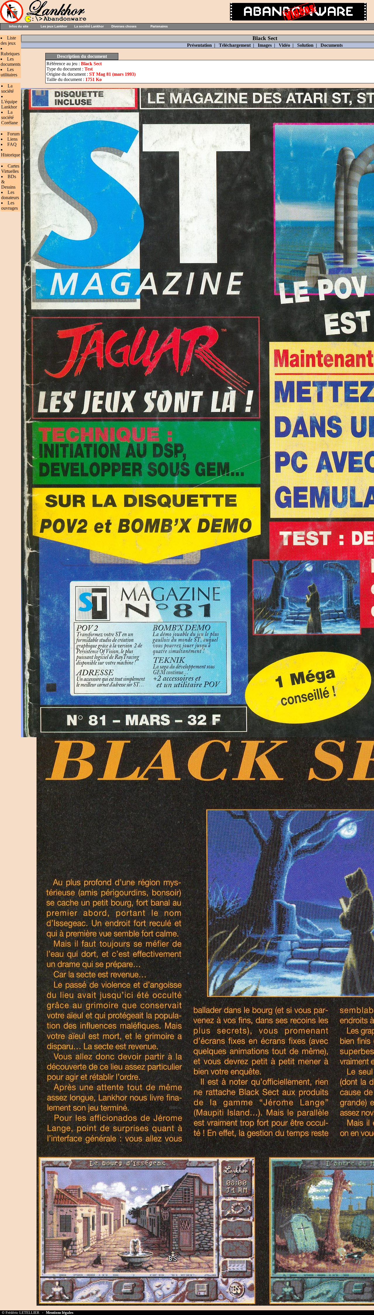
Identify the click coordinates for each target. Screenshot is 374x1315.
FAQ (12, 144)
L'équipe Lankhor (9, 104)
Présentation (199, 45)
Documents (332, 45)
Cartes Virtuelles (10, 168)
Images (265, 45)
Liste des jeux (8, 40)
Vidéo (284, 45)
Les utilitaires (9, 72)
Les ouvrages (9, 205)
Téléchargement (235, 45)
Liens (12, 139)
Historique (10, 154)
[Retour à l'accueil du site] (44, 21)
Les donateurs (10, 195)
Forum (13, 133)
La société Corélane (9, 117)
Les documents (10, 61)
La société (7, 88)
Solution (305, 45)
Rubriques (10, 53)
